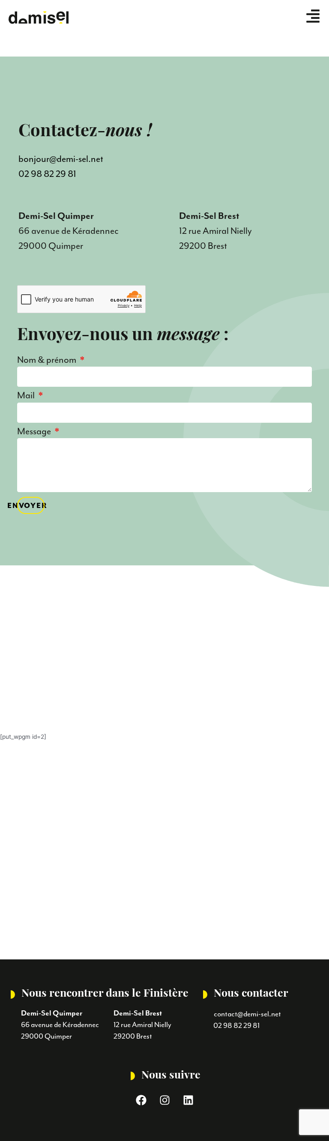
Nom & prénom (47, 360)
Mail (26, 396)
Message (35, 432)
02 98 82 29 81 (47, 174)
